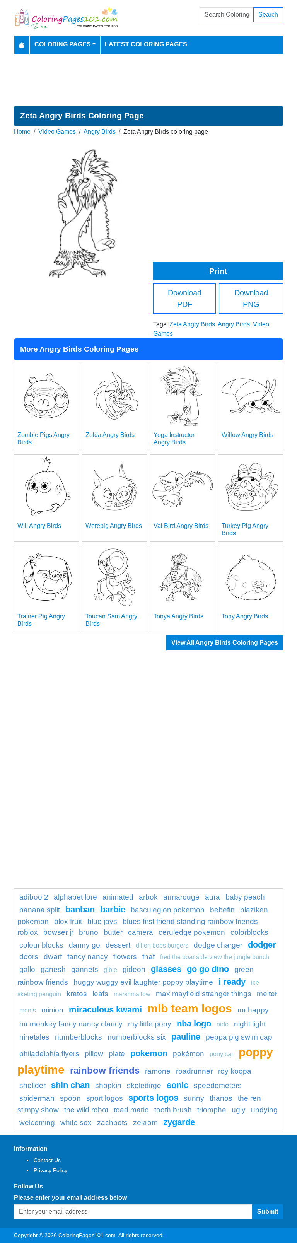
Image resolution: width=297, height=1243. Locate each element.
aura (212, 897)
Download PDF (184, 299)
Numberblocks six (137, 1037)
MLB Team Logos (189, 1008)
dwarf (53, 957)
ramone (158, 1071)
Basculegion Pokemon (168, 910)
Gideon (134, 969)
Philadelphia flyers (49, 1054)
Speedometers (218, 1085)
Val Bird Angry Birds (181, 525)
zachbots (112, 1122)
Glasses (166, 969)
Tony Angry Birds (245, 616)
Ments (27, 1010)
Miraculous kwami (105, 1009)
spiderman (37, 1098)
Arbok (148, 897)
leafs (100, 994)
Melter (267, 994)
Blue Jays (102, 921)
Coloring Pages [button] (62, 44)
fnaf (148, 957)
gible (110, 969)
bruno (88, 932)
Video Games (57, 131)
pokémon (188, 1054)
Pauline (185, 1037)
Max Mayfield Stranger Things (203, 994)
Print (218, 271)
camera (140, 932)
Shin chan (70, 1085)
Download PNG (251, 299)
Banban (80, 909)
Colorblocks (249, 932)
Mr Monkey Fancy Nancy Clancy (71, 1024)
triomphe (211, 1110)
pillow (94, 1054)
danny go (84, 945)
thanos (221, 1098)
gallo (27, 969)
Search (268, 14)
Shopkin (108, 1085)
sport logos (104, 1098)
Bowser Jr (58, 932)
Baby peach (245, 897)
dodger (262, 944)
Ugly (239, 1110)
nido (223, 1024)
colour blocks (41, 945)
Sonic (177, 1085)
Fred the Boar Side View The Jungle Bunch (214, 957)
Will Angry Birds (39, 525)
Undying (264, 1110)
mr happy (253, 1010)
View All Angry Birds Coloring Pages (224, 642)
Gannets (84, 969)
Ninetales (34, 1037)
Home (22, 131)
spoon (70, 1098)
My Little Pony (149, 1024)
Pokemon (148, 1053)
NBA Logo (194, 1023)
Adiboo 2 (33, 897)
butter (113, 932)
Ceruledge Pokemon (192, 932)
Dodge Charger (218, 945)
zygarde (179, 1122)
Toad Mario (131, 1110)
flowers (125, 957)
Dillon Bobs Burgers (162, 945)
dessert (118, 945)
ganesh (53, 969)
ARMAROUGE (181, 897)
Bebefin (222, 910)
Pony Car (221, 1054)
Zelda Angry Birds (110, 435)
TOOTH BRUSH (173, 1110)
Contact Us (47, 1160)
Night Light (250, 1024)
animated (117, 897)
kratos (77, 994)
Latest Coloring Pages (146, 44)
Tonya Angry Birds (178, 616)
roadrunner (194, 1071)
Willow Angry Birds (247, 435)
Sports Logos (153, 1098)
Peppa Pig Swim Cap (239, 1037)
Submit (267, 1211)
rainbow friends (105, 1070)
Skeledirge (144, 1085)
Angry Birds (100, 131)
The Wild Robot (86, 1110)
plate (117, 1054)
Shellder (32, 1085)
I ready (232, 982)
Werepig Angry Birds (113, 525)
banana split (39, 910)
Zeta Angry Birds (192, 324)
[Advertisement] (148, 80)
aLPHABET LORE (75, 897)
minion (52, 1010)
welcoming (37, 1122)
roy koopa (234, 1071)
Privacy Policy (50, 1170)
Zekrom (145, 1122)
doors (28, 957)
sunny (194, 1098)
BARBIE (112, 909)
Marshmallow (132, 994)
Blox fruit (68, 921)
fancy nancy (87, 957)
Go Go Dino (208, 969)
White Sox (76, 1122)
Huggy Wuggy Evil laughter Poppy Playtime (143, 982)
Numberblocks (78, 1037)
